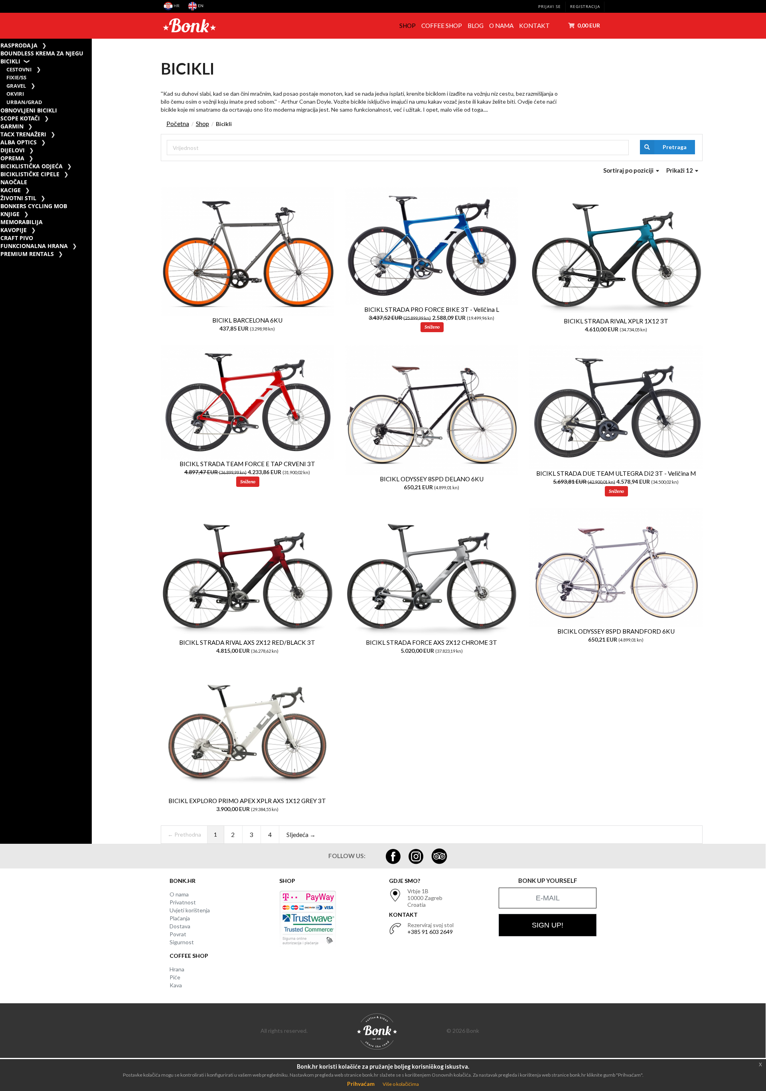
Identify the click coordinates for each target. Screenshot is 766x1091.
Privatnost (183, 902)
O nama (501, 25)
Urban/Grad (24, 102)
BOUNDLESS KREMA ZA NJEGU (41, 53)
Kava (176, 985)
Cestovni (19, 69)
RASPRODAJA (19, 45)
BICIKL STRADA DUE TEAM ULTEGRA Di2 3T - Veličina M (616, 473)
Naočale (13, 182)
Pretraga (675, 147)
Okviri (15, 94)
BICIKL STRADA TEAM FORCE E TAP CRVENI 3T (247, 463)
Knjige (10, 214)
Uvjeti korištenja (190, 910)
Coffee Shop (441, 25)
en (200, 5)
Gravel (16, 86)
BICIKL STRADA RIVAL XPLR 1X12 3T (616, 321)
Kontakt (534, 25)
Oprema (12, 158)
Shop (407, 25)
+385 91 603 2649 (430, 931)
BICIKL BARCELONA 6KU (247, 320)
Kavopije (13, 230)
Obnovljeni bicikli (28, 110)
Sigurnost (182, 942)
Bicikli (10, 61)
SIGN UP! (547, 925)
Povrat (178, 934)
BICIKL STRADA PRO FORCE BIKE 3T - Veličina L (431, 309)
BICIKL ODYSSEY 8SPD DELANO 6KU (432, 478)
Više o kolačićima (401, 1084)
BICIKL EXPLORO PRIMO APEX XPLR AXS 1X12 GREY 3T (247, 800)
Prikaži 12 (680, 170)
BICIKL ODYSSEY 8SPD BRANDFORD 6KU (616, 631)
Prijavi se (549, 6)
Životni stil (18, 198)
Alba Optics (18, 142)
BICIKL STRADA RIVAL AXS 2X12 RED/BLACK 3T (247, 642)
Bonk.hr (182, 880)
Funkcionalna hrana (34, 246)
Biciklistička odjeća (31, 166)
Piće (175, 977)
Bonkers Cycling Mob (33, 206)
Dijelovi (12, 150)
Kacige (10, 190)
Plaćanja (180, 918)
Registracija (585, 6)
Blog (476, 25)
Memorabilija (21, 222)
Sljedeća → (301, 834)
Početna (177, 123)
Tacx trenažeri (23, 134)
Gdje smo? (404, 880)
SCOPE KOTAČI (20, 118)
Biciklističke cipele (29, 174)
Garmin (12, 126)
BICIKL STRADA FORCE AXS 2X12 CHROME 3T (431, 642)
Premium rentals (27, 254)
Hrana (177, 969)
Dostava (180, 926)
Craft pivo (16, 238)
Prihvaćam (361, 1083)
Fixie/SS (16, 77)
